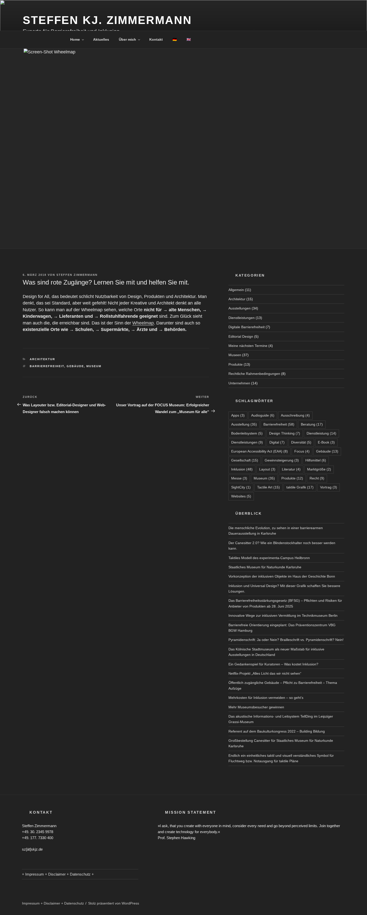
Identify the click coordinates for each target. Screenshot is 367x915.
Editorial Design (240, 336)
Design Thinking (284, 433)
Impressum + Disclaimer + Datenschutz (53, 903)
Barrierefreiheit (47, 366)
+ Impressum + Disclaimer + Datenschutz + (58, 874)
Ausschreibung (295, 415)
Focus (302, 451)
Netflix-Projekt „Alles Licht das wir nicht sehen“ (264, 673)
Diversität (301, 442)
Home (75, 39)
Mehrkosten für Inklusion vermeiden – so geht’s (265, 698)
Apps (238, 415)
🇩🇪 (175, 39)
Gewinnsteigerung (282, 460)
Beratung (312, 424)
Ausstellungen (239, 308)
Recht (317, 478)
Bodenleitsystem (247, 433)
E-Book (326, 442)
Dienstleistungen (241, 318)
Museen (234, 355)
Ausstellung (244, 424)
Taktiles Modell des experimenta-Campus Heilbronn (269, 558)
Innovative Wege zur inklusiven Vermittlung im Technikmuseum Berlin (283, 615)
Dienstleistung (321, 433)
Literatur (291, 469)
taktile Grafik (300, 487)
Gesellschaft (244, 460)
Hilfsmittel (315, 460)
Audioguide (262, 415)
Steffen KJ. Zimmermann (107, 20)
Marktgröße (319, 469)
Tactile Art (268, 487)
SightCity (241, 487)
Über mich (127, 39)
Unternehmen (239, 383)
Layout (267, 469)
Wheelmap (143, 322)
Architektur (42, 359)
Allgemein (236, 290)
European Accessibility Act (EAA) (259, 451)
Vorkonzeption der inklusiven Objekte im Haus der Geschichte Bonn (281, 576)
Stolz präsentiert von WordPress (113, 903)
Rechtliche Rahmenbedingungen (254, 374)
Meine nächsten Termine (247, 346)
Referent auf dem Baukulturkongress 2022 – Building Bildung (276, 731)
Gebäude (75, 366)
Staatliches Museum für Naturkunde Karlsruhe (264, 567)
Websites (241, 496)
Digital (277, 442)
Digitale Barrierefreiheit (246, 327)
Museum (93, 366)
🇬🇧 (188, 39)
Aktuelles (101, 39)
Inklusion (242, 469)
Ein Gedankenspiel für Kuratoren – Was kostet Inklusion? (273, 664)
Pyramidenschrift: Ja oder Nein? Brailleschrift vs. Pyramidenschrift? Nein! (286, 640)
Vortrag (328, 487)
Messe (239, 478)
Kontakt (156, 39)
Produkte (235, 364)
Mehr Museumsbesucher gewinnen (256, 707)
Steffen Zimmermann (77, 274)
